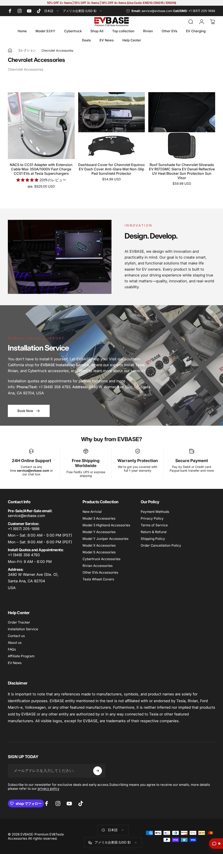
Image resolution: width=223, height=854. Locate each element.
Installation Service (23, 629)
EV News (15, 663)
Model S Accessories (99, 552)
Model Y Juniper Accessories (105, 539)
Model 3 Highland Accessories (106, 525)
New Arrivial (92, 512)
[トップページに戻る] (10, 50)
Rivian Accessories (98, 566)
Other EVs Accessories (100, 572)
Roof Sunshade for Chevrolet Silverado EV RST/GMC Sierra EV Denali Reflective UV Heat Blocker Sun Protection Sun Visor (182, 171)
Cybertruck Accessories (101, 559)
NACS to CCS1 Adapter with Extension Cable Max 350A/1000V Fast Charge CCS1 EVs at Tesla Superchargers (41, 169)
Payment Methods (155, 512)
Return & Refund (153, 532)
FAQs (12, 649)
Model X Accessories (99, 545)
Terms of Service (154, 525)
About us (15, 642)
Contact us (16, 636)
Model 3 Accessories (99, 518)
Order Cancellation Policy (161, 545)
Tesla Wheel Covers (98, 579)
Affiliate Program (21, 656)
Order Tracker (19, 622)
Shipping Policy (153, 539)
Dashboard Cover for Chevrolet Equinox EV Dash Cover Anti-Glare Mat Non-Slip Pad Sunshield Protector (111, 169)
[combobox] (51, 11)
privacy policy (48, 788)
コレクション (27, 50)
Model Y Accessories (99, 532)
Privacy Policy (152, 518)
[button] (27, 180)
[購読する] (97, 770)
